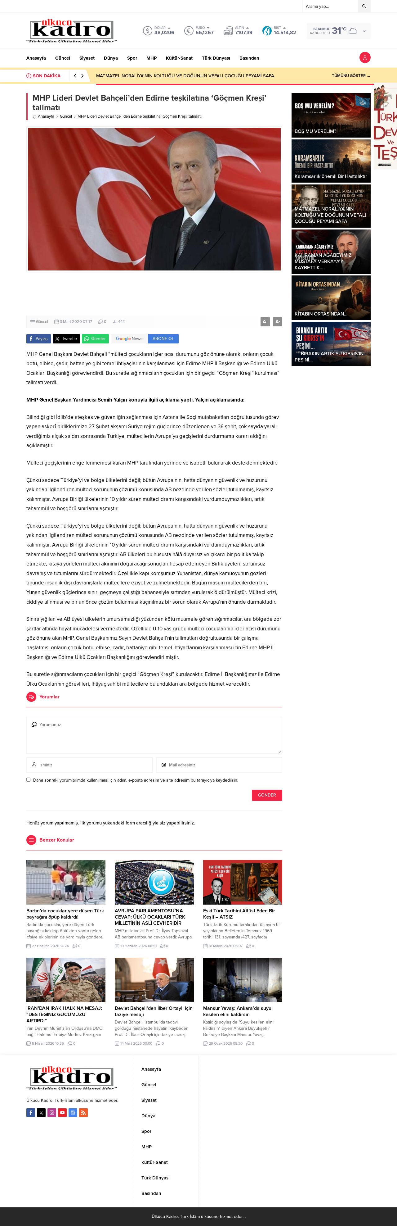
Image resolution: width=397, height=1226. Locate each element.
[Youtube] (62, 1112)
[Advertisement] (198, 293)
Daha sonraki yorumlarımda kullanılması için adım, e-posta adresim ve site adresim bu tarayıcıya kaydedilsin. (135, 780)
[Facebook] (30, 1112)
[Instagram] (51, 1112)
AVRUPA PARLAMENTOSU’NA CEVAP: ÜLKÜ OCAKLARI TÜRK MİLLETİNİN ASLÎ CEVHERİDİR (150, 917)
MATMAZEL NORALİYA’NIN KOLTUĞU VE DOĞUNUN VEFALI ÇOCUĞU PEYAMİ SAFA (185, 76)
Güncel (66, 116)
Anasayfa (46, 116)
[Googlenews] (73, 1112)
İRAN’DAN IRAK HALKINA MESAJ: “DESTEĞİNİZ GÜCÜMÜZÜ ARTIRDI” (64, 1014)
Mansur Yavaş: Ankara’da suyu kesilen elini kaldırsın (237, 1011)
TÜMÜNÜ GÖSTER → (351, 75)
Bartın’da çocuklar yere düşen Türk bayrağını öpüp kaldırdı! (65, 914)
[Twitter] (41, 1112)
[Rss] (83, 1112)
